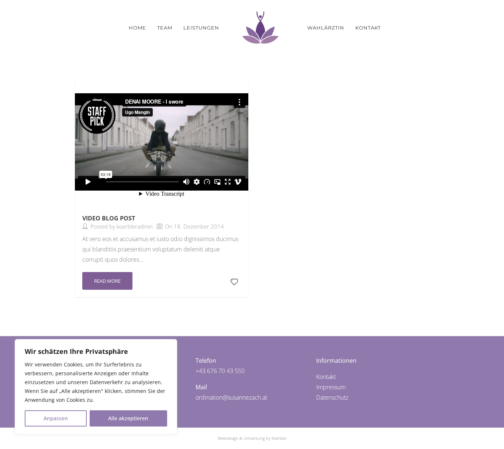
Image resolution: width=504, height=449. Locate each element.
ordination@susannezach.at (231, 397)
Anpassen (56, 418)
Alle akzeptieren (128, 418)
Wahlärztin (325, 28)
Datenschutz (332, 397)
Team (164, 28)
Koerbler (279, 438)
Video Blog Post (108, 218)
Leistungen (201, 28)
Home (137, 28)
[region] (96, 386)
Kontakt (368, 28)
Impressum (331, 387)
